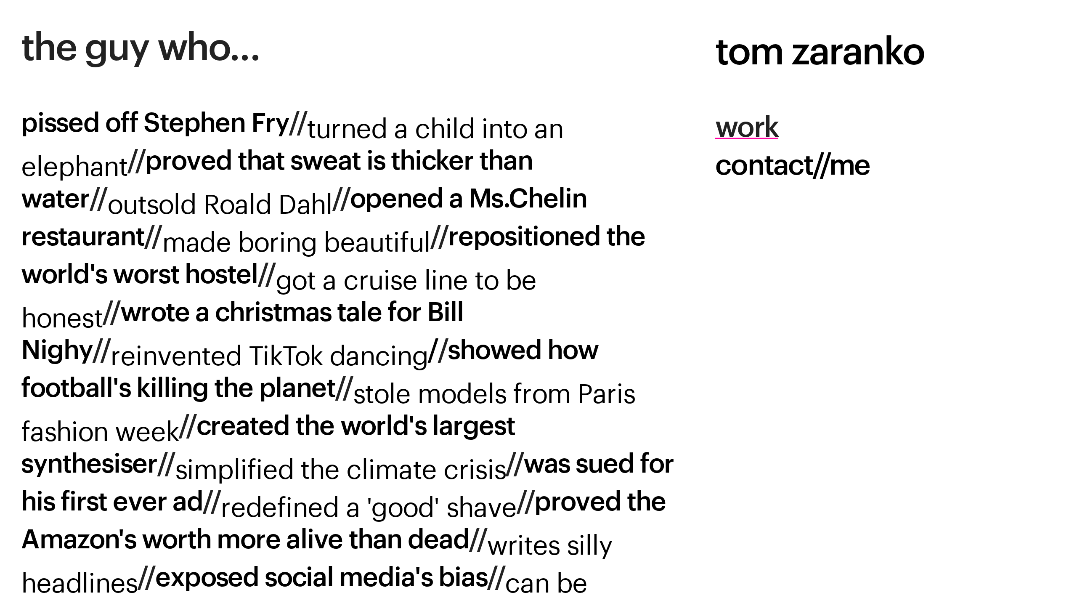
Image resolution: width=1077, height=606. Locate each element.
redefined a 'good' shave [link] (368, 502)
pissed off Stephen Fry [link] (155, 124)
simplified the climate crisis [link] (340, 464)
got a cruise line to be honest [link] (282, 294)
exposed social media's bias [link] (321, 578)
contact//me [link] (792, 166)
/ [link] (274, 351)
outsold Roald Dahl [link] (220, 199)
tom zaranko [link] (819, 53)
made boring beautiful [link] (296, 237)
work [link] (747, 128)
